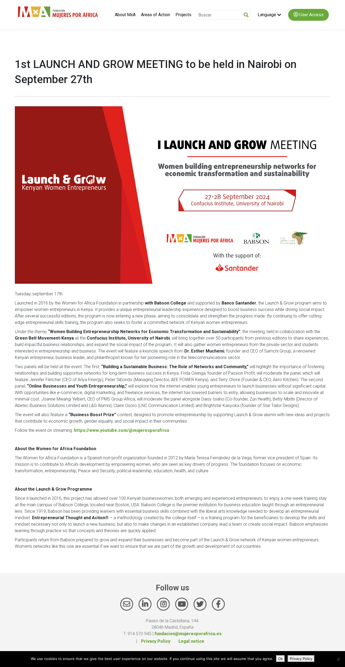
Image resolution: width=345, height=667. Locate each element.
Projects (183, 14)
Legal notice (191, 641)
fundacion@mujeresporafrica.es (188, 633)
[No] (338, 659)
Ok (280, 658)
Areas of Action (155, 14)
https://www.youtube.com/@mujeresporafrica (121, 430)
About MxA (125, 14)
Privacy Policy (155, 641)
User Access (310, 14)
